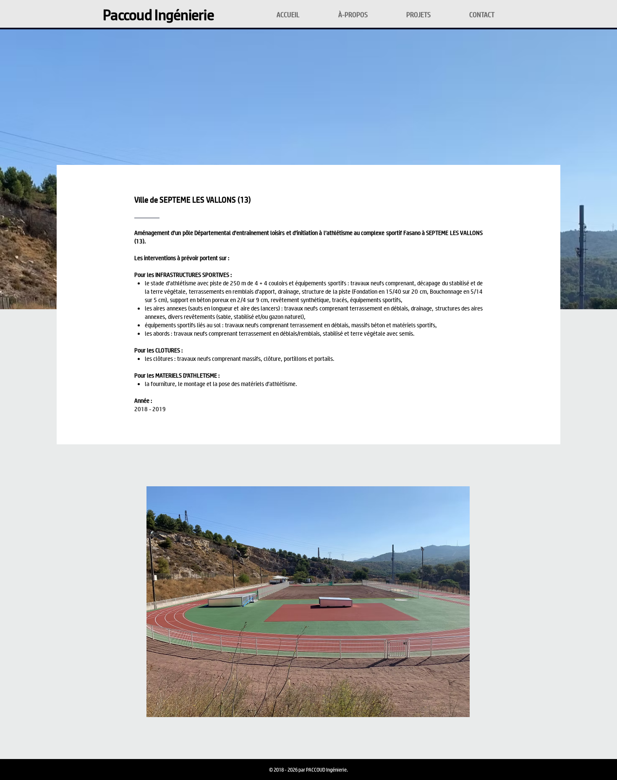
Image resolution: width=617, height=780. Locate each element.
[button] (308, 601)
